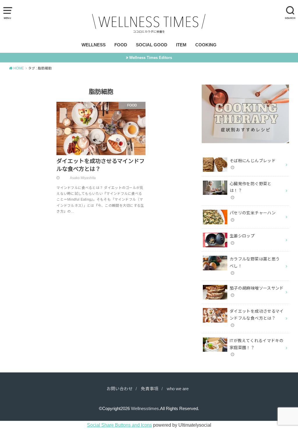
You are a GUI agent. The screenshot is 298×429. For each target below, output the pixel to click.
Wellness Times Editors (150, 57)
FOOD (120, 45)
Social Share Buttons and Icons (119, 425)
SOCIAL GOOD (151, 45)
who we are (178, 388)
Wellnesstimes (145, 408)
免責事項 (149, 388)
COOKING (206, 45)
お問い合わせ (120, 388)
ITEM (181, 45)
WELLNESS (93, 45)
